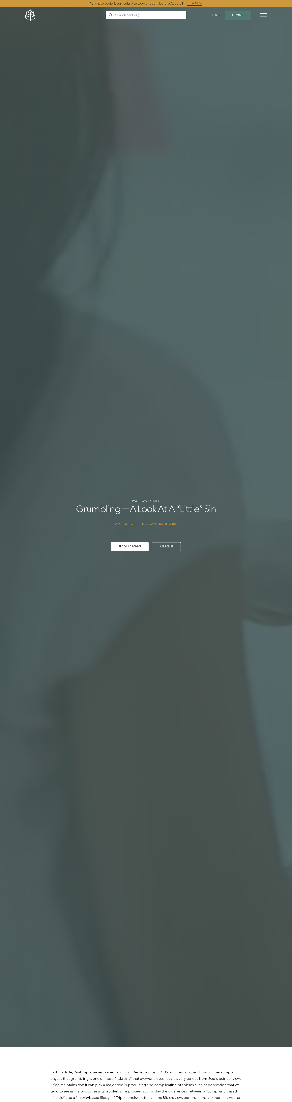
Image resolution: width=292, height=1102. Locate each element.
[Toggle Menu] (263, 15)
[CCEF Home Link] (65, 15)
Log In (216, 15)
